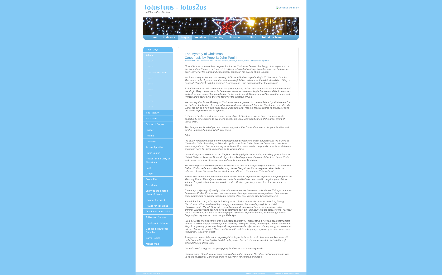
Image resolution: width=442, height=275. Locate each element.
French (232, 61)
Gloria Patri (152, 179)
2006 (150, 84)
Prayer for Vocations (157, 205)
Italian (246, 61)
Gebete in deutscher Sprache (157, 230)
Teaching (217, 37)
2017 (150, 61)
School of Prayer (155, 124)
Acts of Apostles (154, 147)
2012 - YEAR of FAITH (157, 72)
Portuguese (255, 61)
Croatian (224, 61)
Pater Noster (153, 152)
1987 (150, 95)
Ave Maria (151, 185)
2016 (150, 67)
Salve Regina (153, 237)
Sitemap (278, 273)
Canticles (151, 141)
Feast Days (152, 49)
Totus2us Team (272, 37)
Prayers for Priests (156, 200)
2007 (150, 78)
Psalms (150, 135)
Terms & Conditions (291, 273)
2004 (150, 90)
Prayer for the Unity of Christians (158, 160)
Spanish (265, 61)
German (239, 61)
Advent (149, 55)
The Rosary (152, 112)
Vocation (200, 37)
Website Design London (255, 273)
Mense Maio (152, 243)
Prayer (184, 37)
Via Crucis (151, 118)
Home (153, 37)
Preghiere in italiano (157, 223)
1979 (150, 101)
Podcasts (169, 37)
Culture (251, 37)
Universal (235, 37)
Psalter (149, 130)
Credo (149, 173)
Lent (148, 168)
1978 (150, 107)
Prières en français (156, 217)
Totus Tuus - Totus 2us (174, 7)
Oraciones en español (158, 211)
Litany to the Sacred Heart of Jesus (157, 192)
